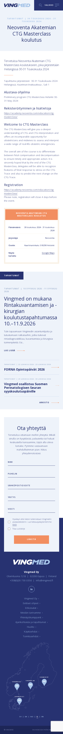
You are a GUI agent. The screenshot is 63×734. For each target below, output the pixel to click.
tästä (14, 524)
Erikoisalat (31, 607)
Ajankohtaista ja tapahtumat (31, 622)
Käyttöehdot (31, 631)
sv (20, 716)
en (42, 716)
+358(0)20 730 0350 (21, 580)
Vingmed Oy (31, 598)
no (31, 716)
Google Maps (48, 252)
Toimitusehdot (31, 636)
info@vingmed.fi (44, 580)
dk (26, 716)
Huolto (31, 626)
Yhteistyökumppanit (31, 617)
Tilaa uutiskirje (18, 529)
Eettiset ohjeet (31, 603)
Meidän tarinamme (31, 612)
